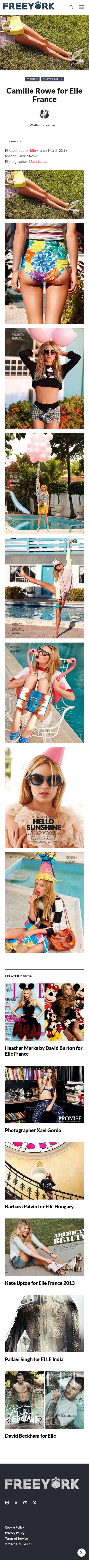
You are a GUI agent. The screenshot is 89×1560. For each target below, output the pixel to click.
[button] (71, 7)
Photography (53, 79)
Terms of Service (16, 1538)
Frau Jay (49, 125)
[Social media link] (7, 1503)
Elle (33, 150)
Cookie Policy (14, 1527)
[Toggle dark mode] (81, 1552)
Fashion (32, 79)
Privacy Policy (14, 1533)
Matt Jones (38, 161)
